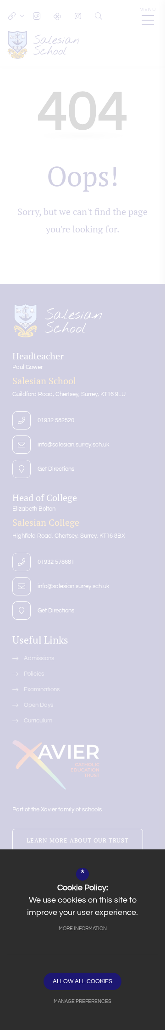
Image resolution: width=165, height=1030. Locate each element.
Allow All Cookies (82, 981)
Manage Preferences (82, 1001)
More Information (83, 928)
